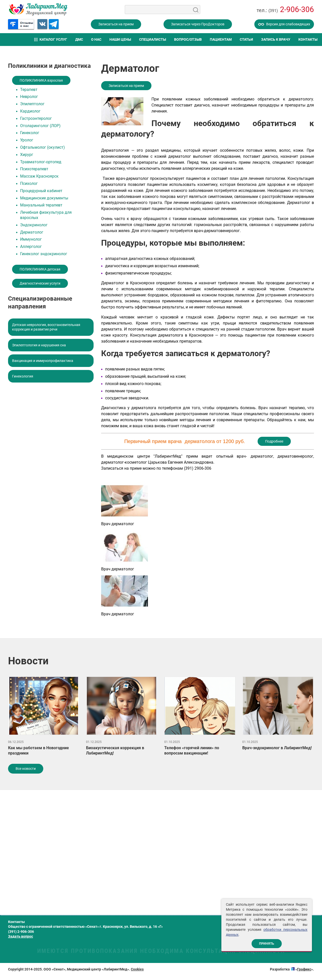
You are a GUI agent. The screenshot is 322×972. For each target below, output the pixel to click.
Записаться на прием (116, 24)
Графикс (304, 969)
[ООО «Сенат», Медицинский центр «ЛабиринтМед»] (38, 10)
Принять (266, 943)
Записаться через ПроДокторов (197, 24)
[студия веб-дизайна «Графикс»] (293, 969)
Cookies (137, 969)
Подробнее (274, 441)
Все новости (26, 769)
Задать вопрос (20, 936)
